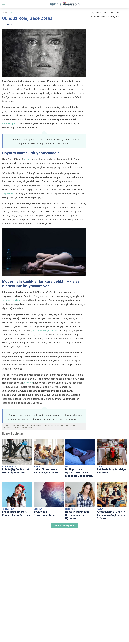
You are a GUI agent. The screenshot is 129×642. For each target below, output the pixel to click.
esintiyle (28, 382)
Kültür (100, 509)
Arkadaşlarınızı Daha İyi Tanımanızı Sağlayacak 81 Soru (111, 515)
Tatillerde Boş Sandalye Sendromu (111, 471)
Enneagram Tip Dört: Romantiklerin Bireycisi (16, 513)
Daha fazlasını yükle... (65, 525)
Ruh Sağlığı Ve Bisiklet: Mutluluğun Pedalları (16, 471)
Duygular (12, 12)
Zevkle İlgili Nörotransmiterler (45, 513)
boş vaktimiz (8, 193)
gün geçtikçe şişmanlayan (44, 330)
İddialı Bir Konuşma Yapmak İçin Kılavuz (46, 471)
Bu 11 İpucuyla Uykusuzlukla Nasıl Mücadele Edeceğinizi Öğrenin (78, 473)
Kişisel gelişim (8, 509)
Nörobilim (38, 509)
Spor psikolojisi (9, 467)
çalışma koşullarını (11, 300)
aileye (27, 159)
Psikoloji (38, 467)
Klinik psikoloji (72, 509)
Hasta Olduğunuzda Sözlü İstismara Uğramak (77, 515)
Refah (4, 12)
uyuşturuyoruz (10, 123)
